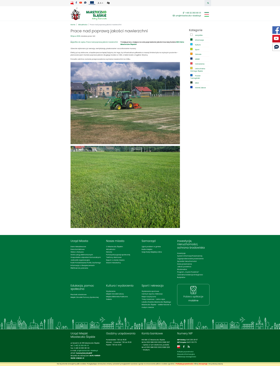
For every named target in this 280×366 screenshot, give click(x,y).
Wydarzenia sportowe (150, 291)
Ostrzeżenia (199, 64)
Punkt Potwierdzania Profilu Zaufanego (86, 263)
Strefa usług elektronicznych (82, 255)
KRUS (197, 83)
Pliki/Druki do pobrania (79, 268)
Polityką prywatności (184, 364)
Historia (109, 252)
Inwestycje (181, 253)
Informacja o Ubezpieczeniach (83, 265)
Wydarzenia (110, 291)
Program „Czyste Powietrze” (188, 272)
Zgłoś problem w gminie (151, 246)
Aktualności (82, 25)
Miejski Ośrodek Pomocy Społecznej (85, 297)
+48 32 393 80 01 (193, 12)
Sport (197, 49)
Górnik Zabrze (200, 88)
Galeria (109, 299)
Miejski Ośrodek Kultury (115, 294)
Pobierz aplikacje (193, 298)
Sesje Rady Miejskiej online (152, 252)
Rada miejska (147, 249)
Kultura (198, 45)
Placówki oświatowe (79, 294)
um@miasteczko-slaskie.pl (188, 15)
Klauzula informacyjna (186, 354)
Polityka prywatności (185, 352)
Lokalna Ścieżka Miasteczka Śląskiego (156, 302)
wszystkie (199, 35)
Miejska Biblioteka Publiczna (117, 297)
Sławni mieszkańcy (113, 263)
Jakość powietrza (184, 267)
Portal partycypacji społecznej (118, 255)
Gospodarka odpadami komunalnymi (86, 257)
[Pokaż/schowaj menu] (206, 14)
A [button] (98, 3)
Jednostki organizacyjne (80, 260)
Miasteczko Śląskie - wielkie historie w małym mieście (156, 306)
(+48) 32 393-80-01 (81, 345)
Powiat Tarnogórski (195, 77)
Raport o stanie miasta (115, 260)
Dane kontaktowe (78, 249)
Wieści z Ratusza (77, 252)
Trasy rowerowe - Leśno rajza (153, 299)
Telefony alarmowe (114, 257)
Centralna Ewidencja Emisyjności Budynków (190, 276)
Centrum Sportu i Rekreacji (152, 294)
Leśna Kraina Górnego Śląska (197, 70)
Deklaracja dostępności (186, 357)
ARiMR (197, 59)
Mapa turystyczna (149, 297)
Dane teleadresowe (78, 246)
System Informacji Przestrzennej (189, 256)
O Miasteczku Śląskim (114, 246)
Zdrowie (198, 54)
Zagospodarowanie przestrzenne (190, 259)
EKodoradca (182, 269)
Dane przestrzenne (184, 264)
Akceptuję (203, 364)
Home (73, 25)
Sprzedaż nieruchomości (187, 261)
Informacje (199, 40)
